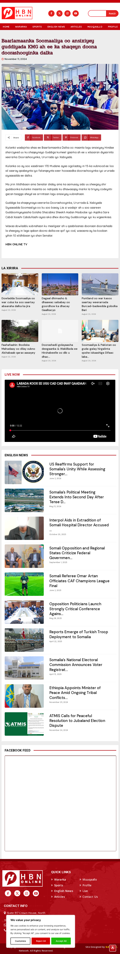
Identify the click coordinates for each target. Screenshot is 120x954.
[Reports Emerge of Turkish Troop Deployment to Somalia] (24, 640)
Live (85, 891)
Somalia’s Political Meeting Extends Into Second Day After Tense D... (76, 497)
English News (63, 891)
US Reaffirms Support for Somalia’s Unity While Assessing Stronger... (77, 469)
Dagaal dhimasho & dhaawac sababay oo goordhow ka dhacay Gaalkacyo (56, 304)
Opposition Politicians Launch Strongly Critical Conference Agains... (75, 608)
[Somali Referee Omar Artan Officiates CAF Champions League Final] (24, 584)
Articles (59, 897)
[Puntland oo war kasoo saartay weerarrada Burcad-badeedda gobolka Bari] (100, 284)
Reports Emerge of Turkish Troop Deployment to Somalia (78, 634)
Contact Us (90, 897)
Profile (86, 885)
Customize (20, 941)
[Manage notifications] (112, 947)
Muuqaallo (89, 879)
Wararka (60, 879)
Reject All (41, 941)
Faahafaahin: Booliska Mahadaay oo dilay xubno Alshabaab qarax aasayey (18, 349)
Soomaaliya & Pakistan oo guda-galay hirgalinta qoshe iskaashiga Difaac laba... (99, 351)
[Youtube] (75, 13)
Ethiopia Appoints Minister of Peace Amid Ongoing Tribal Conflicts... (75, 692)
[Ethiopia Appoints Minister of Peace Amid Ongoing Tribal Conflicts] (24, 696)
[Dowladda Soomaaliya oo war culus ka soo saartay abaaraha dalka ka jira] (20, 284)
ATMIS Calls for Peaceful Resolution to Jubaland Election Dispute (77, 720)
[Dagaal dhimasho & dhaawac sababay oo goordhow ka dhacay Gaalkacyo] (60, 284)
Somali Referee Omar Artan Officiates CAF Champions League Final (79, 580)
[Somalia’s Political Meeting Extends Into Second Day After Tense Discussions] (24, 500)
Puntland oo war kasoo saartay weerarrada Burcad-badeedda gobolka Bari (100, 304)
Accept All (61, 941)
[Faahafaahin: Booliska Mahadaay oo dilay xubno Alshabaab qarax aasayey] (20, 331)
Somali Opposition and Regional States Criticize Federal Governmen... (77, 553)
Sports (58, 885)
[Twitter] (59, 13)
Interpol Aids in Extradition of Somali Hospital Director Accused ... (79, 525)
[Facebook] (51, 13)
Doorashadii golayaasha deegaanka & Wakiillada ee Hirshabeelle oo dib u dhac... (60, 351)
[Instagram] (67, 13)
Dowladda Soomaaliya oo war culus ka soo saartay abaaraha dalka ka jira (18, 302)
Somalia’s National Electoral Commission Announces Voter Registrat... (75, 664)
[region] (40, 931)
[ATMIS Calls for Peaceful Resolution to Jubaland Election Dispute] (24, 724)
